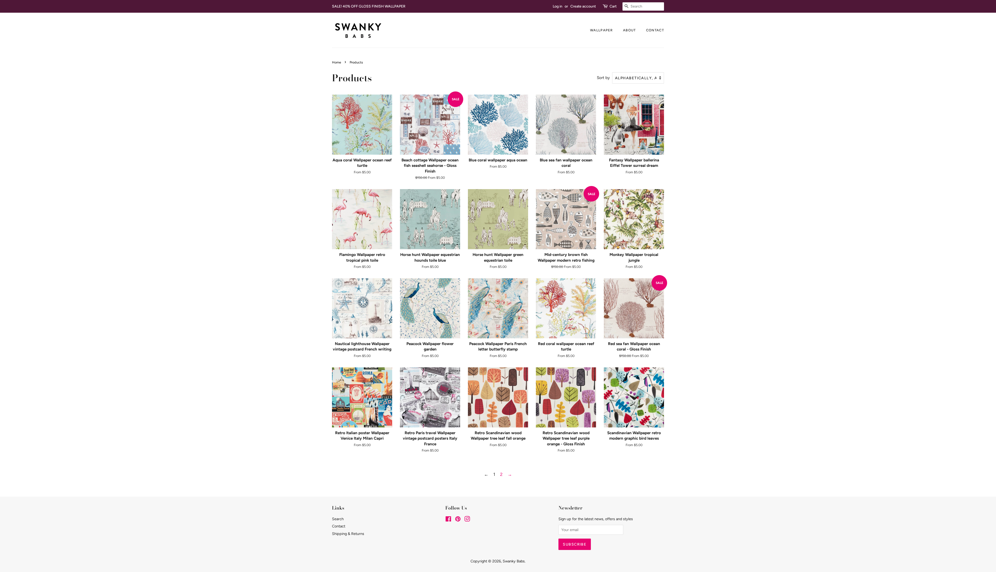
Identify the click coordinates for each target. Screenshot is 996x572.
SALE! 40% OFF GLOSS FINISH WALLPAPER (368, 6)
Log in (557, 6)
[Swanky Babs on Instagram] (467, 520)
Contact (655, 30)
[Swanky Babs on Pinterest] (458, 520)
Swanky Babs (514, 561)
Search (338, 519)
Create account (583, 6)
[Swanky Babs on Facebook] (448, 520)
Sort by (603, 77)
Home (336, 62)
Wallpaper (601, 30)
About (629, 30)
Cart (613, 6)
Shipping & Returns (348, 533)
